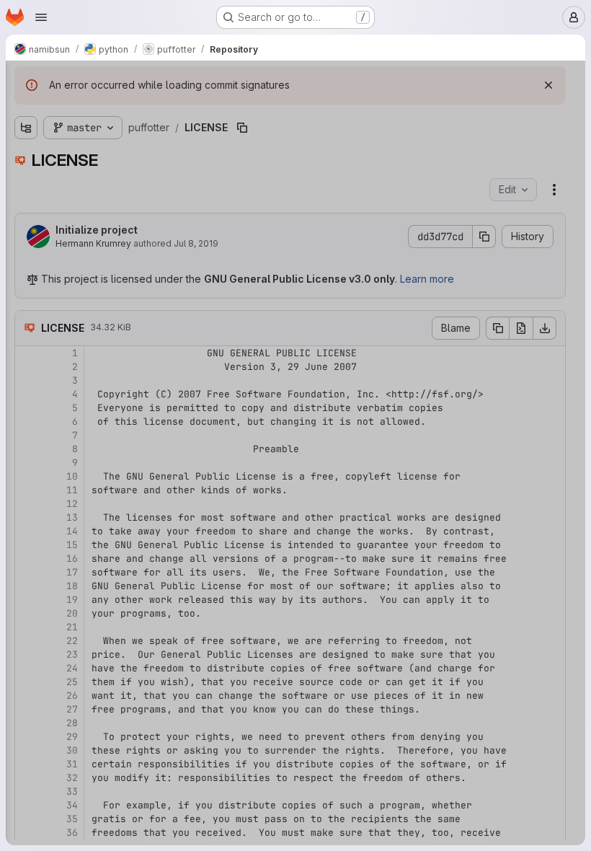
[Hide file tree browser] (25, 80)
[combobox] (118, 109)
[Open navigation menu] (41, 17)
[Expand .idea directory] (26, 135)
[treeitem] (119, 134)
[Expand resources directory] (26, 204)
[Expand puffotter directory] (26, 181)
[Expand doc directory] (26, 158)
